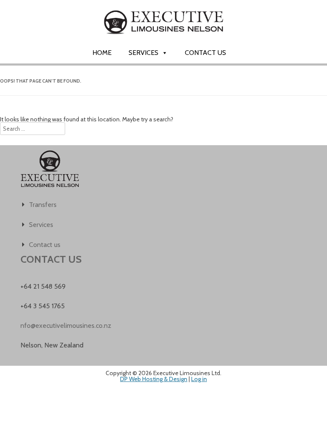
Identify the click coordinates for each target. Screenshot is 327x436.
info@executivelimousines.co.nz (65, 325)
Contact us (205, 53)
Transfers (43, 205)
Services (143, 53)
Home (102, 53)
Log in (199, 379)
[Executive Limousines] (163, 41)
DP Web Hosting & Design (153, 379)
